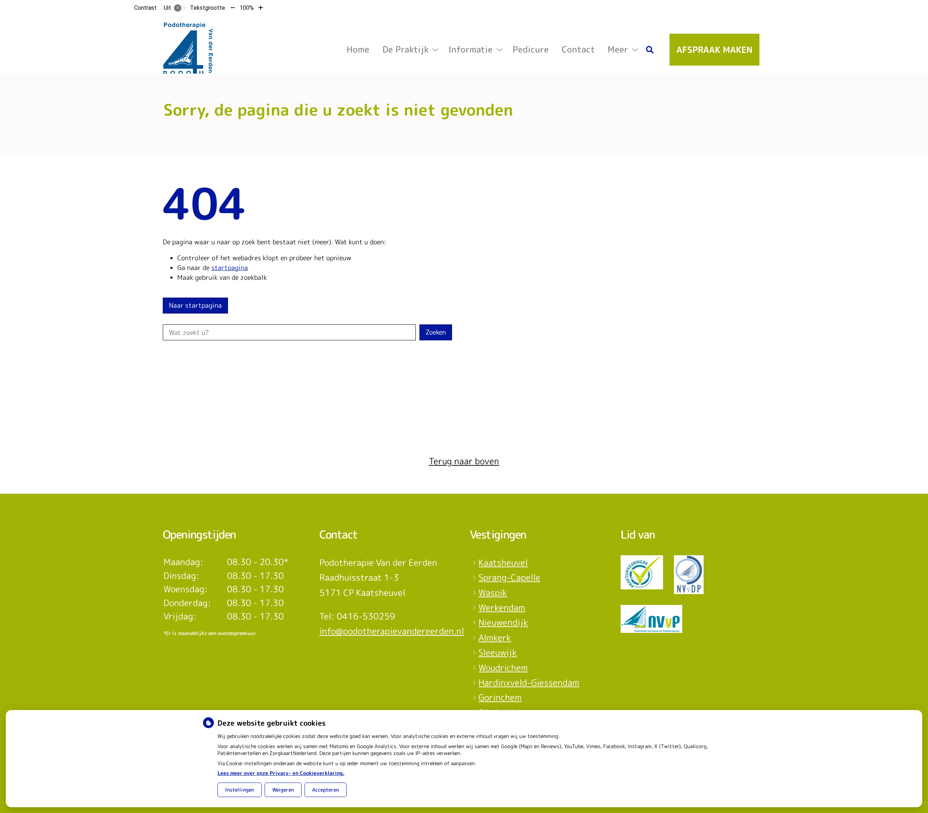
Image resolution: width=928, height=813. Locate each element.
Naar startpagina (195, 305)
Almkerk (494, 637)
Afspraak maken (714, 49)
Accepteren (325, 789)
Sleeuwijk (497, 652)
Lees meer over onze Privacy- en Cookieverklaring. (281, 773)
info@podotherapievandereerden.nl (391, 631)
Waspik (492, 592)
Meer (618, 49)
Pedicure (531, 49)
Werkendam (501, 607)
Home (358, 49)
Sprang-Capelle (509, 577)
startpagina (229, 267)
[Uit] (180, 8)
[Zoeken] (650, 50)
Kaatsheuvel (503, 562)
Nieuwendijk (503, 622)
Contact (578, 49)
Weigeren (283, 789)
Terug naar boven (464, 461)
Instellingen (239, 789)
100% (247, 7)
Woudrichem (503, 667)
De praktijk (405, 49)
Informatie (470, 49)
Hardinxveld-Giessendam (528, 682)
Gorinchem (500, 697)
